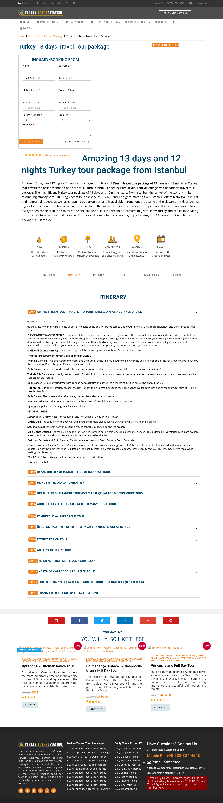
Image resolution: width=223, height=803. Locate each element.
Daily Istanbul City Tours (128, 748)
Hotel (180, 22)
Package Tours (49, 22)
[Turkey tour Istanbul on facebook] (79, 620)
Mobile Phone (31, 90)
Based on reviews (57, 155)
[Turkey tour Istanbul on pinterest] (171, 620)
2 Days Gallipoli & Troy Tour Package (86, 764)
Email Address (31, 78)
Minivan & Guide (138, 22)
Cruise (162, 22)
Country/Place (68, 90)
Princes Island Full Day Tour (173, 665)
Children (63, 114)
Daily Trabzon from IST (127, 788)
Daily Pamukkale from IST (128, 768)
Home (26, 22)
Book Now (96, 708)
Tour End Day (67, 102)
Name (27, 65)
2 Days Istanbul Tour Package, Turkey (87, 776)
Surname (65, 65)
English (25, 3)
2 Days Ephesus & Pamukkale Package (87, 760)
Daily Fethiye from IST (126, 776)
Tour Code (65, 78)
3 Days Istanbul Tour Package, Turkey (87, 780)
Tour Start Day (32, 102)
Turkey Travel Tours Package (45, 36)
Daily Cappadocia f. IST (127, 752)
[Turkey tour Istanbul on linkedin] (125, 620)
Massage (28, 124)
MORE (26, 28)
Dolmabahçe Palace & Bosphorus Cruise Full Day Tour (114, 668)
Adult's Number (32, 114)
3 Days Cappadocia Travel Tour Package (88, 752)
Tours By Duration (106, 22)
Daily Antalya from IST (127, 780)
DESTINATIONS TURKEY (176, 13)
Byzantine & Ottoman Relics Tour (48, 666)
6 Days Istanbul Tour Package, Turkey (87, 748)
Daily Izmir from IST (125, 784)
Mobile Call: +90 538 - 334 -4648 (169, 3)
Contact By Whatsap (79, 141)
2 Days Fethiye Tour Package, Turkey (86, 768)
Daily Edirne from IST (126, 772)
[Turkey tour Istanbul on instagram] (56, 620)
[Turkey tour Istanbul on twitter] (102, 620)
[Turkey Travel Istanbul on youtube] (148, 620)
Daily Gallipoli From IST (127, 756)
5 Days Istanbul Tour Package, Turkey (87, 772)
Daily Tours (77, 22)
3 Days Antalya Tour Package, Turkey (86, 756)
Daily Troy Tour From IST (128, 760)
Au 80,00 (30, 704)
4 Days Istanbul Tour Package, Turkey (87, 784)
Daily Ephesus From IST (127, 764)
